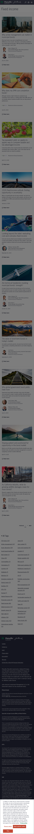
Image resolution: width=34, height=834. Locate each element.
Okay (8, 831)
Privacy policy (23, 823)
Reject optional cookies (19, 826)
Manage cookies (8, 826)
